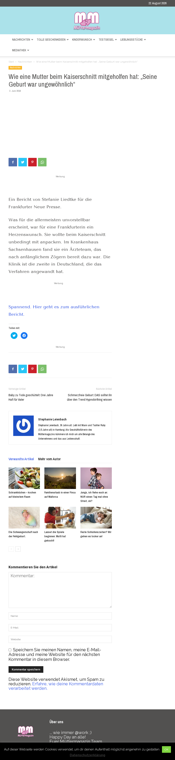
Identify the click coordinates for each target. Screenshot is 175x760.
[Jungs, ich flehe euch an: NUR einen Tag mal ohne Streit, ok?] (96, 478)
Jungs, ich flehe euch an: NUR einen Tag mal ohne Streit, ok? (94, 497)
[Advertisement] (87, 126)
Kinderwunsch (82, 39)
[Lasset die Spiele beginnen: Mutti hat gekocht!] (60, 517)
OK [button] (166, 749)
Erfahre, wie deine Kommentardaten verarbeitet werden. (56, 686)
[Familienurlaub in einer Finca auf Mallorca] (60, 478)
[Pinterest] (32, 162)
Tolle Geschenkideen (51, 39)
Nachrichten (21, 39)
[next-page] (18, 549)
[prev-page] (11, 549)
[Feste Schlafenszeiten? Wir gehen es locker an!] (96, 517)
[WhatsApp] (42, 162)
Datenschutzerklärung (87, 755)
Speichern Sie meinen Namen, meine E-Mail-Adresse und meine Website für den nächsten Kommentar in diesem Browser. (55, 654)
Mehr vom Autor (49, 458)
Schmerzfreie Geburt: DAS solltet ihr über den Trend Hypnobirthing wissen (89, 397)
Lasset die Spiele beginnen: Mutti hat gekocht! (55, 536)
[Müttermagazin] (87, 20)
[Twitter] (22, 162)
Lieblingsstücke (131, 39)
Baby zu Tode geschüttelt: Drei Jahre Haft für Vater (31, 397)
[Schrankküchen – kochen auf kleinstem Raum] (24, 478)
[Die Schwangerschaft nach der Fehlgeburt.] (24, 517)
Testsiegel (106, 39)
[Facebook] (13, 162)
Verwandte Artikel (21, 458)
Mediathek (19, 50)
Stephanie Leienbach (52, 419)
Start (11, 61)
